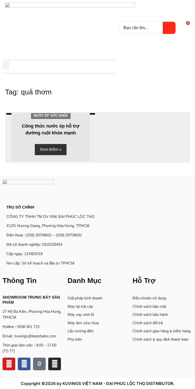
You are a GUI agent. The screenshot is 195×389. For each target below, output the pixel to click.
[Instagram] (54, 364)
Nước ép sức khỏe (51, 115)
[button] (6, 65)
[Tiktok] (39, 364)
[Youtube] (9, 364)
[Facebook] (24, 364)
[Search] (169, 28)
